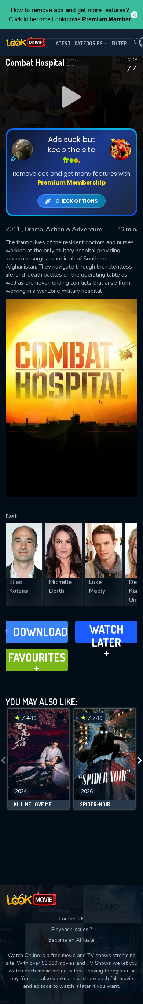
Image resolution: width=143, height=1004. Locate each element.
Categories (88, 43)
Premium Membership (71, 182)
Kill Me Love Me (33, 804)
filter (119, 43)
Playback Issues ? (71, 929)
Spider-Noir (95, 804)
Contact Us (72, 918)
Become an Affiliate (71, 940)
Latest (62, 43)
